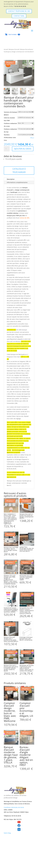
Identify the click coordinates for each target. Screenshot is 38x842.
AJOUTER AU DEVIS (22, 148)
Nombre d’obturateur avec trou (10, 137)
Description (11, 179)
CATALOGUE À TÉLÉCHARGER (19, 170)
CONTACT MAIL (19, 16)
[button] (31, 63)
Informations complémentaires (17, 182)
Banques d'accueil (14, 49)
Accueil (6, 49)
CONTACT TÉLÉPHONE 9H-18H (19, 11)
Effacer (32, 137)
